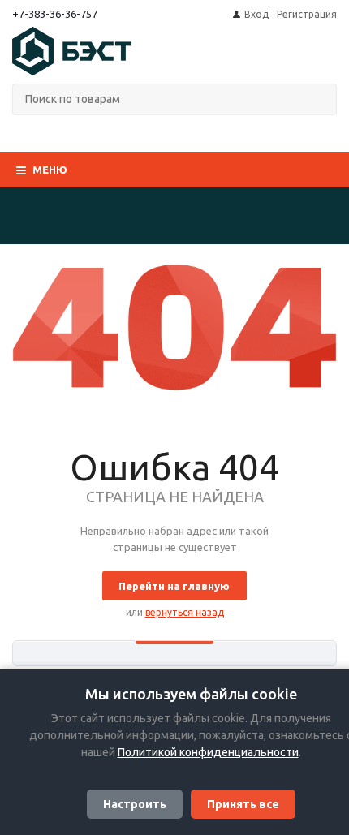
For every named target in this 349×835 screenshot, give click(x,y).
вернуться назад (184, 612)
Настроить (134, 804)
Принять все (243, 804)
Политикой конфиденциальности (208, 752)
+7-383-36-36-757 (54, 13)
